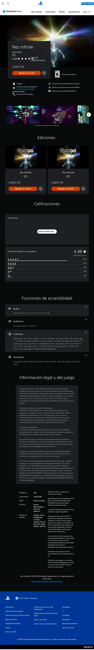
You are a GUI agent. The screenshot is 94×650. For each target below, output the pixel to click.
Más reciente (36, 12)
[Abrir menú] (3, 3)
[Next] (89, 115)
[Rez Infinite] (22, 114)
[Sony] (88, 649)
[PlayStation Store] (13, 11)
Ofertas (62, 12)
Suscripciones (74, 12)
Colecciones (50, 12)
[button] (25, 89)
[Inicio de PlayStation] (40, 3)
